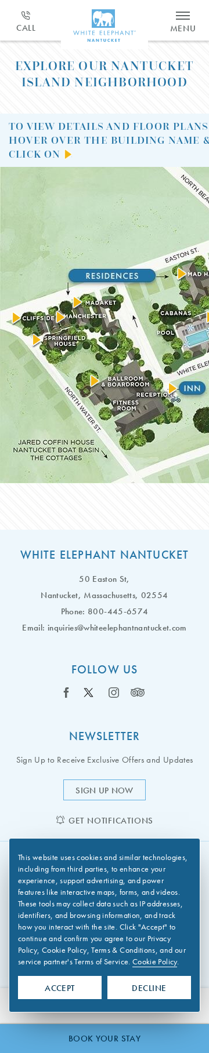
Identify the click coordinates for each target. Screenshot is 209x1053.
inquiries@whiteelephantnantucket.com (117, 627)
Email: (33, 627)
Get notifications (111, 820)
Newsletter (104, 736)
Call (25, 28)
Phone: (73, 611)
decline (149, 988)
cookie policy (154, 961)
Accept (60, 988)
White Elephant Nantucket (104, 554)
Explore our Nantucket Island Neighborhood (104, 74)
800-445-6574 (118, 611)
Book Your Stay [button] (104, 1038)
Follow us (104, 669)
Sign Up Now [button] (110, 792)
